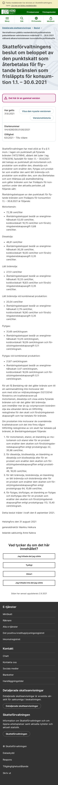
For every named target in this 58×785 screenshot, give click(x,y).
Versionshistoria (42, 118)
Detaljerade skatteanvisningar (16, 28)
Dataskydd (8, 753)
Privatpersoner (33, 12)
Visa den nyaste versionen (36, 111)
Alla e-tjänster (10, 626)
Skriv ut (7, 773)
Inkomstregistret (11, 639)
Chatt (6, 656)
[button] (29, 556)
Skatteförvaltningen (16, 733)
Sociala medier (11, 668)
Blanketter (8, 674)
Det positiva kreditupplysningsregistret (23, 633)
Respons (7, 759)
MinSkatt (7, 614)
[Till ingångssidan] (8, 11)
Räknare (7, 620)
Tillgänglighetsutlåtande (15, 766)
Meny (7, 21)
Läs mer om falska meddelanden (23, 5)
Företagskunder (49, 12)
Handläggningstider (13, 681)
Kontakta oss (10, 662)
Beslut (37, 28)
